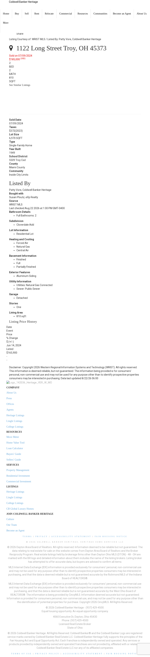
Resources (83, 13)
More (5, 22)
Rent (36, 13)
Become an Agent (122, 13)
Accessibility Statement (71, 536)
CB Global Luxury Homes (20, 508)
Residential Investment (18, 475)
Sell (27, 13)
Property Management (17, 470)
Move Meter (12, 437)
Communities (100, 13)
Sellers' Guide (13, 459)
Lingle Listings (14, 421)
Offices (10, 404)
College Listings (14, 426)
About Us (142, 13)
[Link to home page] (4, 4)
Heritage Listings (15, 415)
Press (9, 398)
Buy (17, 13)
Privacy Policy (47, 654)
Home (6, 13)
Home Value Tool (15, 442)
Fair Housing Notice (111, 536)
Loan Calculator (14, 448)
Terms (27, 536)
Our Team (11, 525)
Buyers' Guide (13, 454)
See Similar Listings (19, 85)
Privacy (41, 536)
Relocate (49, 13)
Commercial (65, 13)
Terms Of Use (21, 654)
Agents (10, 409)
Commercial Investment (18, 481)
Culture (10, 519)
